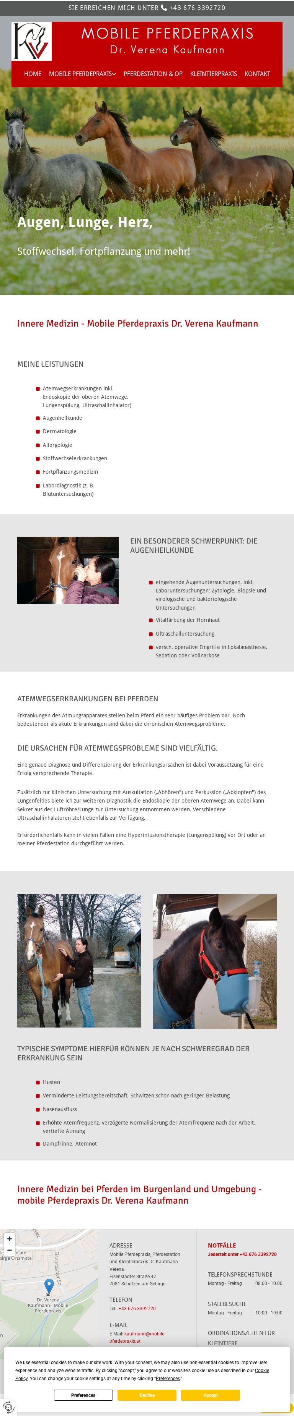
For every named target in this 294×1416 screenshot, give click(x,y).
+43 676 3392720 (198, 7)
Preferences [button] (168, 1378)
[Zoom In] (9, 1238)
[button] (49, 1286)
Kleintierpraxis (213, 74)
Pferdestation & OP (153, 74)
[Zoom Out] (9, 1250)
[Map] (49, 1294)
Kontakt (257, 74)
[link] (82, 74)
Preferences (83, 1395)
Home (32, 74)
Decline (147, 1395)
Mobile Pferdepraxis (80, 74)
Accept (211, 1395)
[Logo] (147, 41)
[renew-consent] (8, 1407)
